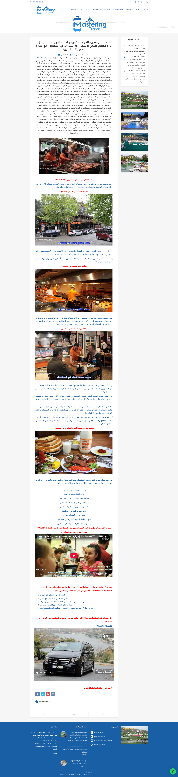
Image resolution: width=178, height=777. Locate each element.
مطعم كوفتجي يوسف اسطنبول (51, 116)
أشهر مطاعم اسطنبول (87, 66)
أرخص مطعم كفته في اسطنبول (51, 63)
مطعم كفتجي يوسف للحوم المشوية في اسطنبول (76, 114)
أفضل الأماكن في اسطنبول (101, 9)
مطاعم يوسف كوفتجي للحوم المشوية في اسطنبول (79, 108)
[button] (173, 771)
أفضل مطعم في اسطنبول (50, 74)
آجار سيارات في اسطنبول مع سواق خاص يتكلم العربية (93, 58)
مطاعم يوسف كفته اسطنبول (61, 102)
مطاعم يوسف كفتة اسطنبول (70, 97)
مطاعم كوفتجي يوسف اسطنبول (79, 94)
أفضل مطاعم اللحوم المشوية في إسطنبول (90, 74)
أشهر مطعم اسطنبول (89, 69)
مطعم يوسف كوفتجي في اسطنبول (99, 130)
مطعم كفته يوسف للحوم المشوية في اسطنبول (78, 116)
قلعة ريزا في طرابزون (138, 57)
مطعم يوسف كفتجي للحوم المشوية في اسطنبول (72, 125)
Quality (85, 774)
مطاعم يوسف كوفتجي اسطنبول (59, 105)
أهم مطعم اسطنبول (52, 80)
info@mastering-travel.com (103, 741)
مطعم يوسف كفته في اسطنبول (101, 127)
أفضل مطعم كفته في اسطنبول (84, 77)
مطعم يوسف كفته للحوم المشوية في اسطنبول (74, 127)
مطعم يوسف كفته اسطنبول (45, 125)
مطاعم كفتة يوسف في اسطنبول (67, 86)
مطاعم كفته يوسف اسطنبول (82, 91)
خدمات (85, 55)
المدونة (128, 9)
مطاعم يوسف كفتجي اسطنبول (66, 100)
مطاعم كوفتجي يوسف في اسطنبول (56, 94)
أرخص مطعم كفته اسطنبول (72, 63)
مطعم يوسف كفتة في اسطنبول (100, 122)
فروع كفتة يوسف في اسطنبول (55, 83)
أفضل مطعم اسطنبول (67, 74)
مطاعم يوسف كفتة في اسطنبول (49, 97)
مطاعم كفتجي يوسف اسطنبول (86, 88)
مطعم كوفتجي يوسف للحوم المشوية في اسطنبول (74, 119)
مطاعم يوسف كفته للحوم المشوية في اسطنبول (87, 105)
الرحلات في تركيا (84, 9)
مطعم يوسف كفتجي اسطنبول (47, 122)
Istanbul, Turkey (99, 732)
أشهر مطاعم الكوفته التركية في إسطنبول (65, 66)
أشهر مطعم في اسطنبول (72, 69)
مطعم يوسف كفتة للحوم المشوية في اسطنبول (73, 122)
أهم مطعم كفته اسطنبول (95, 83)
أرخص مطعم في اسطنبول (91, 63)
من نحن (136, 9)
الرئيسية (73, 9)
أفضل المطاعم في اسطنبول (87, 72)
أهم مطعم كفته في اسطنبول (76, 83)
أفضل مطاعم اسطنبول (69, 72)
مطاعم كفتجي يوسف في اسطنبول (63, 88)
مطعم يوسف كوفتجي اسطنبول (47, 127)
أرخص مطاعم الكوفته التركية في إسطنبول (85, 61)
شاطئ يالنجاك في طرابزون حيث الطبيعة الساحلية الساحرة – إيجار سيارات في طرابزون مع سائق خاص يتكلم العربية (135, 76)
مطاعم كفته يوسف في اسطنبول (61, 91)
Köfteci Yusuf (44, 58)
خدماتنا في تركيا (118, 9)
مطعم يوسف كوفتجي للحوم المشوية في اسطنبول (70, 130)
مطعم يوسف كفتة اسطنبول (47, 119)
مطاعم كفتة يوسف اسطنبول (88, 86)
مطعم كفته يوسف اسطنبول (50, 114)
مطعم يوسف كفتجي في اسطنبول (100, 125)
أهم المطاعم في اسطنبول (64, 77)
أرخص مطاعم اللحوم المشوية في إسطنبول (55, 61)
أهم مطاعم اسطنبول (48, 77)
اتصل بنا (145, 9)
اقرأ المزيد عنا (53, 753)
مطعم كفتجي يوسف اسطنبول (52, 111)
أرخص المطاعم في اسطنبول (64, 58)
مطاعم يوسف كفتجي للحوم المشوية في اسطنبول (88, 102)
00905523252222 (44, 528)
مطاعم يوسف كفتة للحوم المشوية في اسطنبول (94, 100)
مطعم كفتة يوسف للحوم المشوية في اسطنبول (78, 111)
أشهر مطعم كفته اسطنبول (54, 69)
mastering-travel (99, 745)
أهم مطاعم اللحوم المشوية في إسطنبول (73, 80)
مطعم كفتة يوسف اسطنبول (51, 108)
